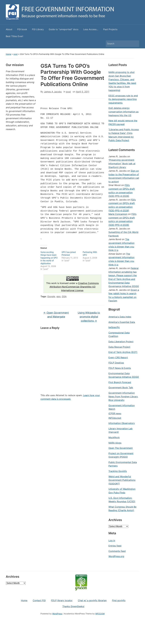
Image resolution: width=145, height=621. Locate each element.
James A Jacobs (53, 91)
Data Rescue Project (119, 346)
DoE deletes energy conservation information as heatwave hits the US (123, 112)
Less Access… (90, 29)
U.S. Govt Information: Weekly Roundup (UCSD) (121, 499)
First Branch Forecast (119, 382)
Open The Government (120, 448)
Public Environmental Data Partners (122, 464)
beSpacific (114, 327)
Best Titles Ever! (14, 36)
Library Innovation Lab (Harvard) (120, 430)
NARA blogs (114, 442)
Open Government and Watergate (56, 314)
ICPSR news (114, 413)
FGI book (22, 29)
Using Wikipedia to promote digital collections (89, 316)
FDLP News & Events (119, 368)
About (9, 29)
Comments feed (117, 551)
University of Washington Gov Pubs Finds (121, 490)
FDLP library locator (61, 600)
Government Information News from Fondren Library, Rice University (123, 396)
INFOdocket (114, 418)
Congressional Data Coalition (119, 334)
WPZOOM (100, 613)
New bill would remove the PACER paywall (122, 122)
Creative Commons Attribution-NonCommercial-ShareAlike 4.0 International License (74, 287)
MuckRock (114, 437)
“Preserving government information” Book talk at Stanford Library (121, 163)
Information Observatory (121, 423)
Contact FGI (39, 600)
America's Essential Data (121, 322)
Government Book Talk (120, 387)
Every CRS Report (118, 357)
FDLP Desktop (116, 362)
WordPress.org (116, 556)
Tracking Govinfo (117, 471)
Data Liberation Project (120, 341)
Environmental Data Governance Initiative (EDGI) (123, 375)
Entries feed (114, 545)
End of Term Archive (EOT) (122, 352)
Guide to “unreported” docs (63, 29)
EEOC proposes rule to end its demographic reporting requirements (123, 99)
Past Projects (110, 29)
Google (51, 296)
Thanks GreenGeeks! (73, 606)
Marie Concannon (117, 214)
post (15, 54)
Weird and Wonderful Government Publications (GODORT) (121, 480)
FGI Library (38, 29)
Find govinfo (118, 600)
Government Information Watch (121, 407)
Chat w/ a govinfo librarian (92, 600)
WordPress (57, 613)
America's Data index (119, 316)
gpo (58, 296)
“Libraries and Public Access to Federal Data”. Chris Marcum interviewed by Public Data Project (123, 135)
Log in (111, 540)
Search (136, 44)
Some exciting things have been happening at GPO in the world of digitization (49, 258)
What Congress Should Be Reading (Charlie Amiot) (122, 508)
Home (8, 54)
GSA (64, 296)
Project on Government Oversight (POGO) (120, 455)
